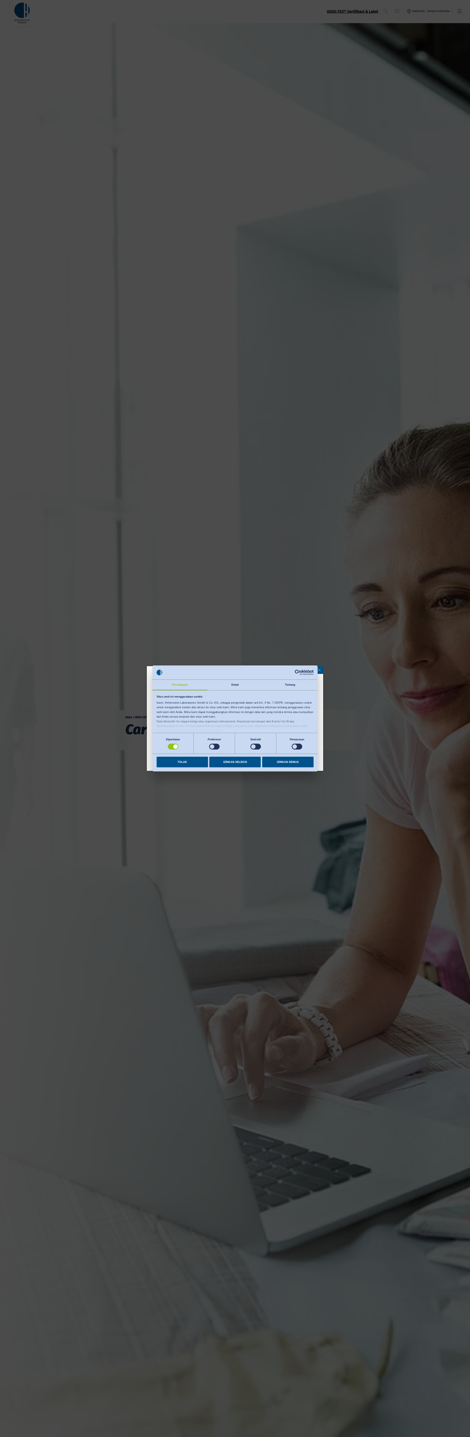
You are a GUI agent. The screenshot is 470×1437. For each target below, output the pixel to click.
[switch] (214, 747)
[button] (319, 670)
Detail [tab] (235, 684)
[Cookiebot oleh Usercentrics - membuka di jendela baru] (297, 672)
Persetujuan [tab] (180, 684)
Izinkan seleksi (235, 761)
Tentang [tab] (290, 684)
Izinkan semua (288, 761)
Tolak (182, 761)
